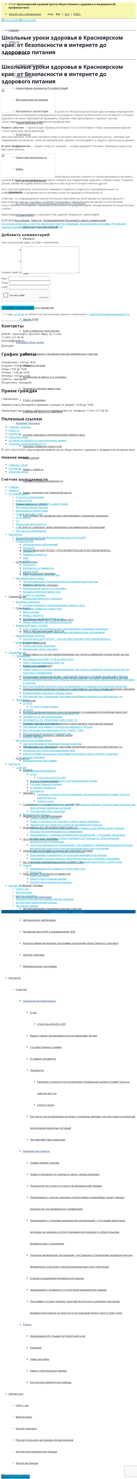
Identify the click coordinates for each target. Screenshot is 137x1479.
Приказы (28, 793)
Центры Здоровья (27, 642)
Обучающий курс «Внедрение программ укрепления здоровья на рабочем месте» (72, 746)
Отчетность (23, 134)
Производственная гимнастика (42, 388)
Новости (36, 220)
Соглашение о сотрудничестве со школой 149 (51, 713)
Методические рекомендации (34, 740)
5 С (17, 520)
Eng (67, 14)
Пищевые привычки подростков (42, 446)
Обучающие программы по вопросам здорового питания (58, 726)
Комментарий (10, 272)
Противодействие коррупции (47, 1139)
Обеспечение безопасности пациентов (47, 733)
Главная (14, 30)
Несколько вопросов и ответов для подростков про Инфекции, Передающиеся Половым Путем (60, 223)
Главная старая (18, 465)
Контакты (15, 977)
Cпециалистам (17, 596)
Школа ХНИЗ (30, 319)
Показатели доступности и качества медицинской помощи (66, 1185)
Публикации (50, 220)
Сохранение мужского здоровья (42, 598)
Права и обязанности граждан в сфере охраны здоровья (64, 1174)
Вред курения (31, 458)
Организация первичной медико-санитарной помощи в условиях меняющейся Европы (75, 676)
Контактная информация (31, 531)
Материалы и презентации (32, 510)
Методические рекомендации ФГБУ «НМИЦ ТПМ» (53, 730)
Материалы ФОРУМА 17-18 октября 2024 (48, 659)
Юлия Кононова (67, 220)
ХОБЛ (26, 561)
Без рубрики (22, 220)
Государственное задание (46, 1047)
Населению (15, 534)
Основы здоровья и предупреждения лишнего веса (54, 434)
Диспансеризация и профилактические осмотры (52, 908)
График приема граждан (44, 1162)
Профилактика (25, 541)
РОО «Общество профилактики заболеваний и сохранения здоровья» (65, 515)
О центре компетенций (30, 497)
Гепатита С (30, 564)
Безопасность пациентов (38, 307)
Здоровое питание (34, 365)
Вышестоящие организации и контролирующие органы (63, 1035)
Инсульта (28, 238)
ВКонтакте (78, 911)
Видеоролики (24, 1417)
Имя (4, 278)
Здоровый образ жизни (30, 342)
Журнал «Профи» (33, 885)
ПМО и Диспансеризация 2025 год (43, 662)
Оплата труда (45, 1105)
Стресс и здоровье (34, 400)
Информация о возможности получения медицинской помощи (68, 1289)
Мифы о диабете (33, 469)
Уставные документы (43, 1058)
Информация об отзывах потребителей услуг (58, 1336)
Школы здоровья (26, 1428)
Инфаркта (29, 551)
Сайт (4, 287)
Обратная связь (18, 437)
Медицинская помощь (36, 1151)
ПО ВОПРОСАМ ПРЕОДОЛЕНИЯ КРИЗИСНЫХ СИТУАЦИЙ (50, 537)
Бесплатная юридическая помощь (51, 1382)
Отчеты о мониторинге (44, 706)
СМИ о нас (22, 1405)
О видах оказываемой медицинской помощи (57, 1278)
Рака (26, 558)
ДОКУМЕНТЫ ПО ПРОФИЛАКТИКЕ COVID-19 (50, 720)
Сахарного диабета (35, 554)
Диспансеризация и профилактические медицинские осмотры (60, 354)
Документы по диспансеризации (42, 716)
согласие (18, 314)
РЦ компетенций (19, 493)
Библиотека (16, 1393)
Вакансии (35, 1347)
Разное (27, 1324)
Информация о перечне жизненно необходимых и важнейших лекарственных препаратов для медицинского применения (77, 829)
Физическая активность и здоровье (44, 377)
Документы (22, 758)
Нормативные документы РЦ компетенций (42, 88)
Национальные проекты (30, 635)
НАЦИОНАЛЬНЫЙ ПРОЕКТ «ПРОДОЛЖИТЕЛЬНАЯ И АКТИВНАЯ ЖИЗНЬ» (67, 550)
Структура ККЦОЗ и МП (51, 1024)
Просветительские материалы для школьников (44, 1440)
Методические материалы (32, 507)
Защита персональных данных (48, 1370)
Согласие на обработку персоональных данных (37, 440)
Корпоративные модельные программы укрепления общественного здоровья (70, 943)
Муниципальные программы (40, 966)
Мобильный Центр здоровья (40, 649)
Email (4, 282)
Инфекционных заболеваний (40, 544)
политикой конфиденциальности (109, 314)
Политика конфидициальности (27, 443)
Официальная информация (39, 1001)
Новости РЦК (24, 500)
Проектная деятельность (31, 524)
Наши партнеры (39, 1359)
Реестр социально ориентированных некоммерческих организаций (64, 527)
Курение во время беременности (43, 618)
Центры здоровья (34, 954)
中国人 (77, 14)
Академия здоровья (28, 423)
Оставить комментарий (91, 220)
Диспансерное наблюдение (39, 920)
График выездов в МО (29, 514)
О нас (33, 1012)
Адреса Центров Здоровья (39, 645)
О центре (21, 989)
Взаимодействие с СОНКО (32, 625)
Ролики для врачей (34, 666)
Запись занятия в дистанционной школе (47, 492)
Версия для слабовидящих (25, 14)
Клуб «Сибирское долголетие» (41, 330)
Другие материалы (27, 1463)
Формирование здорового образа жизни (48, 693)
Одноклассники (59, 911)
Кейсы (19, 527)
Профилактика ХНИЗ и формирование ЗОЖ (49, 931)
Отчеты (27, 703)
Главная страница (20, 427)
